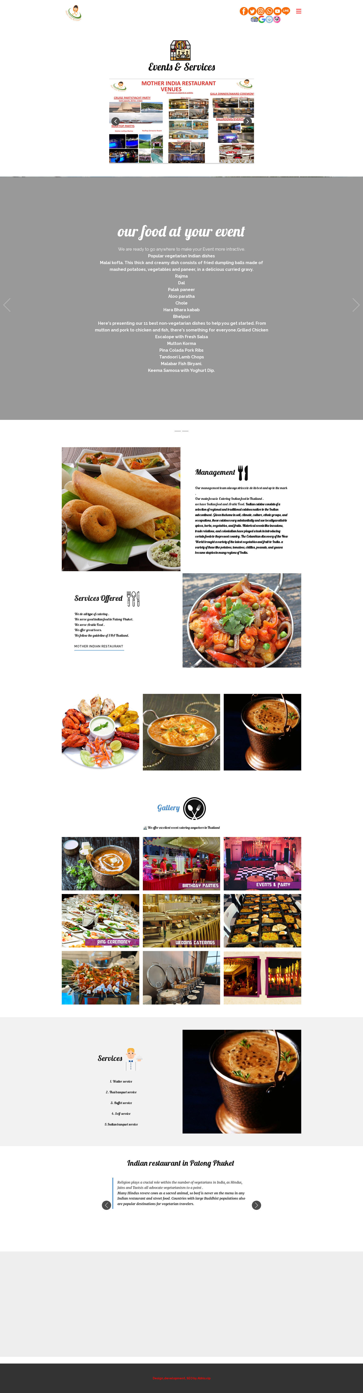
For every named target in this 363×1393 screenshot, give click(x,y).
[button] (115, 121)
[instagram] (260, 11)
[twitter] (252, 11)
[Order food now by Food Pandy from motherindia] (276, 19)
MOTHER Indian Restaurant (99, 632)
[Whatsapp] (269, 11)
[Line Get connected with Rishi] (286, 11)
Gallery (168, 793)
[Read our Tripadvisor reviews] (254, 19)
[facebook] (244, 11)
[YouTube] (277, 11)
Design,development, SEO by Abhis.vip (181, 1364)
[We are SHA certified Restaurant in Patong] (269, 19)
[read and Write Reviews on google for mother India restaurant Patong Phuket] (262, 19)
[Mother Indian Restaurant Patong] (73, 13)
